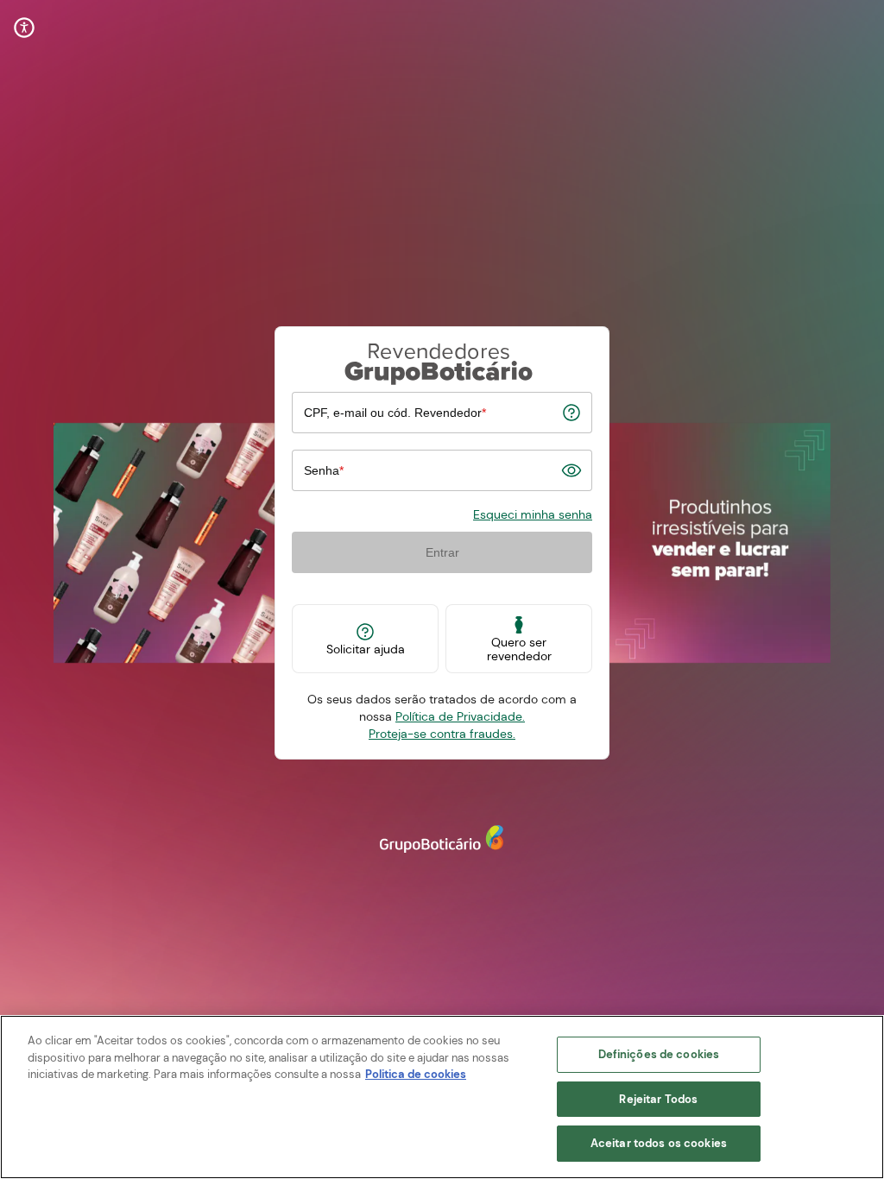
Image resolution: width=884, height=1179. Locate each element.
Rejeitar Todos (658, 1099)
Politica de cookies (415, 1074)
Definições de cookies (659, 1054)
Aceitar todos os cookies (658, 1143)
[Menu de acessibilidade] (24, 27)
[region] (442, 1097)
